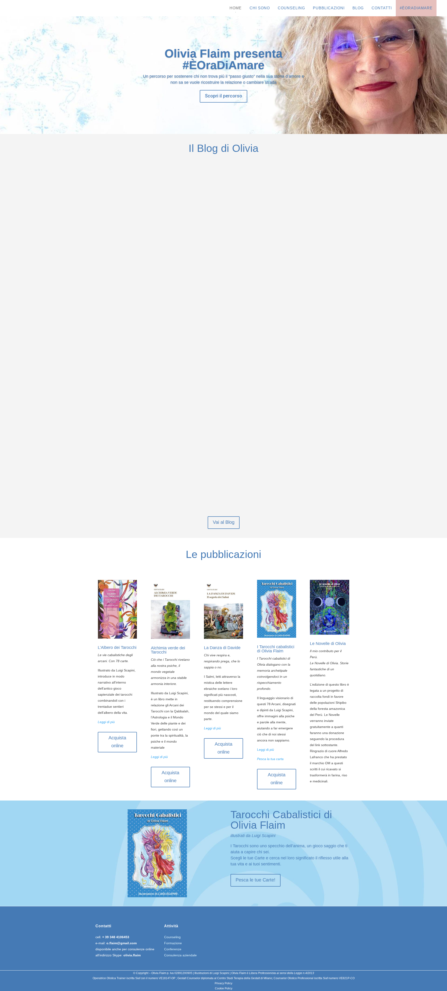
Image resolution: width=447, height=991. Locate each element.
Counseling (172, 937)
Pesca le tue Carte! (255, 879)
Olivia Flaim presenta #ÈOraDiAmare (223, 59)
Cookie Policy (223, 988)
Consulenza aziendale (180, 955)
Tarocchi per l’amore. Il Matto (170, 318)
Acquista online (117, 741)
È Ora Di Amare (135, 273)
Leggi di (263, 749)
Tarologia (131, 328)
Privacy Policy (223, 983)
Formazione (173, 943)
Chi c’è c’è (126, 453)
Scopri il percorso (223, 96)
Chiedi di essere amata (156, 262)
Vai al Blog (223, 522)
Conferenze (172, 949)
